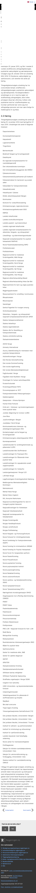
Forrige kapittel (9, 810)
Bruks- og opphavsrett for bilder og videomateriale (19, 859)
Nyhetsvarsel (7, 863)
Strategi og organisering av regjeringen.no (16, 848)
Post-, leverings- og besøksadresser (12, 887)
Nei (13, 829)
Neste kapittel (27, 810)
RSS (4, 866)
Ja (5, 829)
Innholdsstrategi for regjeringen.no (14, 850)
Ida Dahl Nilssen (17, 875)
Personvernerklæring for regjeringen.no (15, 852)
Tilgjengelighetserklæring (11, 857)
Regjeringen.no (13, 840)
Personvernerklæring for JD (9, 880)
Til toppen (19, 817)
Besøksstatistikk (8, 861)
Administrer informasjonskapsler (13, 855)
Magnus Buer (13, 877)
